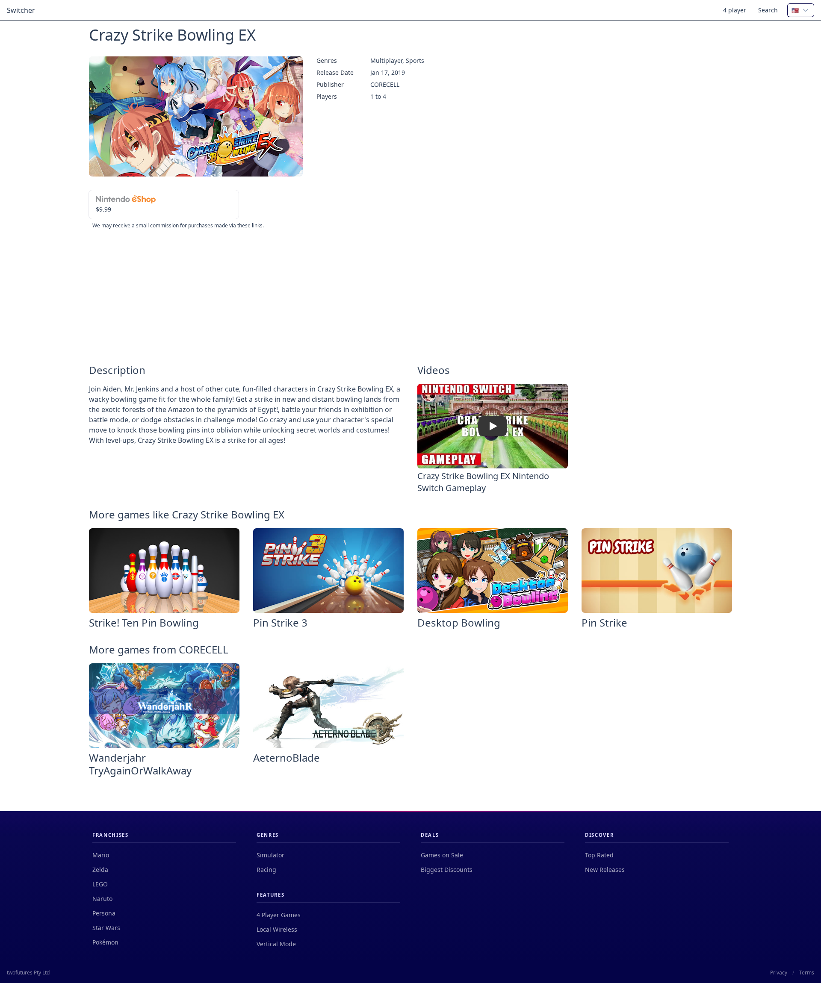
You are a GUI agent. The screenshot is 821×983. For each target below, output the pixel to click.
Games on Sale (442, 855)
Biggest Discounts (447, 869)
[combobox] (800, 10)
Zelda (100, 869)
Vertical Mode (276, 944)
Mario (100, 855)
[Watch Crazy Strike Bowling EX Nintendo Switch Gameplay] (492, 426)
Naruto (102, 899)
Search (768, 10)
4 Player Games (279, 915)
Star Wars (106, 928)
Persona (103, 913)
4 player (734, 10)
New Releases (605, 869)
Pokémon (105, 942)
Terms (806, 972)
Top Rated (599, 855)
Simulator (270, 855)
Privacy (778, 972)
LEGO (100, 884)
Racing (266, 869)
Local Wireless (277, 929)
